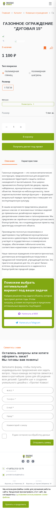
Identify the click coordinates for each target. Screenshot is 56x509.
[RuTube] (33, 461)
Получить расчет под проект (28, 146)
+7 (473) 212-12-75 (15, 468)
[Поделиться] (51, 48)
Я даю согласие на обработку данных (31, 434)
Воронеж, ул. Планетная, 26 (14, 484)
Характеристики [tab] (29, 161)
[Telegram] (23, 461)
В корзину (28, 136)
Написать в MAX (30, 313)
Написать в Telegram (29, 322)
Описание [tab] (10, 161)
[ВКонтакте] (28, 461)
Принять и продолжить (15, 504)
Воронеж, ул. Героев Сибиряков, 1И (38, 484)
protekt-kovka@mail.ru (15, 474)
